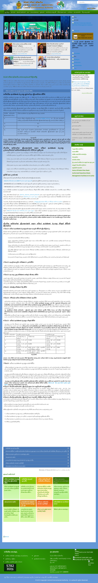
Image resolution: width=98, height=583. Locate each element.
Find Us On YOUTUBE (86, 552)
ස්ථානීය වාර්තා (76, 159)
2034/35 (32, 194)
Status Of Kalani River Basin (81, 170)
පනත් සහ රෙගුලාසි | (41, 577)
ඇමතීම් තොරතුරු (53, 577)
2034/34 (27, 194)
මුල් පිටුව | (7, 577)
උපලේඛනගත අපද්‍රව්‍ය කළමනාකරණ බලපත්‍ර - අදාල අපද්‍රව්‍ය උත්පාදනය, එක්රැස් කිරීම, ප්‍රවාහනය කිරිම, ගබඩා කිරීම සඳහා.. (27, 513)
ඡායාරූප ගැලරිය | (29, 577)
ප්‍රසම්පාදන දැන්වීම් (76, 126)
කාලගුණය (75, 157)
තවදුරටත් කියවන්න (87, 93)
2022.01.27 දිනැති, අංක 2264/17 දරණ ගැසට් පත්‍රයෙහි (18, 181)
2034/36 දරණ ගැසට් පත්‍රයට (30, 196)
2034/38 (37, 194)
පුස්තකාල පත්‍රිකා (10, 559)
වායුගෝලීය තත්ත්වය (77, 149)
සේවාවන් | (20, 577)
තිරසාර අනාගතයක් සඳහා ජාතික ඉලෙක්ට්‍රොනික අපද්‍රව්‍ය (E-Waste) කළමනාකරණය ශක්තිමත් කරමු (80, 77)
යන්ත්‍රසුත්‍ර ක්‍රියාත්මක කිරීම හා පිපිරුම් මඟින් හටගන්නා (48, 201)
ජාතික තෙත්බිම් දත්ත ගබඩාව (13, 562)
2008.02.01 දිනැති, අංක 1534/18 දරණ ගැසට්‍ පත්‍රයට (21, 210)
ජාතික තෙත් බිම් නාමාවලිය (79, 154)
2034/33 (21, 194)
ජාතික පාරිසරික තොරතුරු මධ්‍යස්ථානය (16, 556)
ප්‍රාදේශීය (38, 118)
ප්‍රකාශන (36, 556)
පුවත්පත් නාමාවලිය (39, 559)
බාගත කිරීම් (75, 151)
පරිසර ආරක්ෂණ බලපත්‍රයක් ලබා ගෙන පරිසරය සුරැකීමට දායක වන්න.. (11, 488)
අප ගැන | (14, 577)
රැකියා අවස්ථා (75, 129)
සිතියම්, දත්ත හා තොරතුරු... (61, 509)
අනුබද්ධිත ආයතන (77, 168)
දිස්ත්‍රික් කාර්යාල (46, 118)
